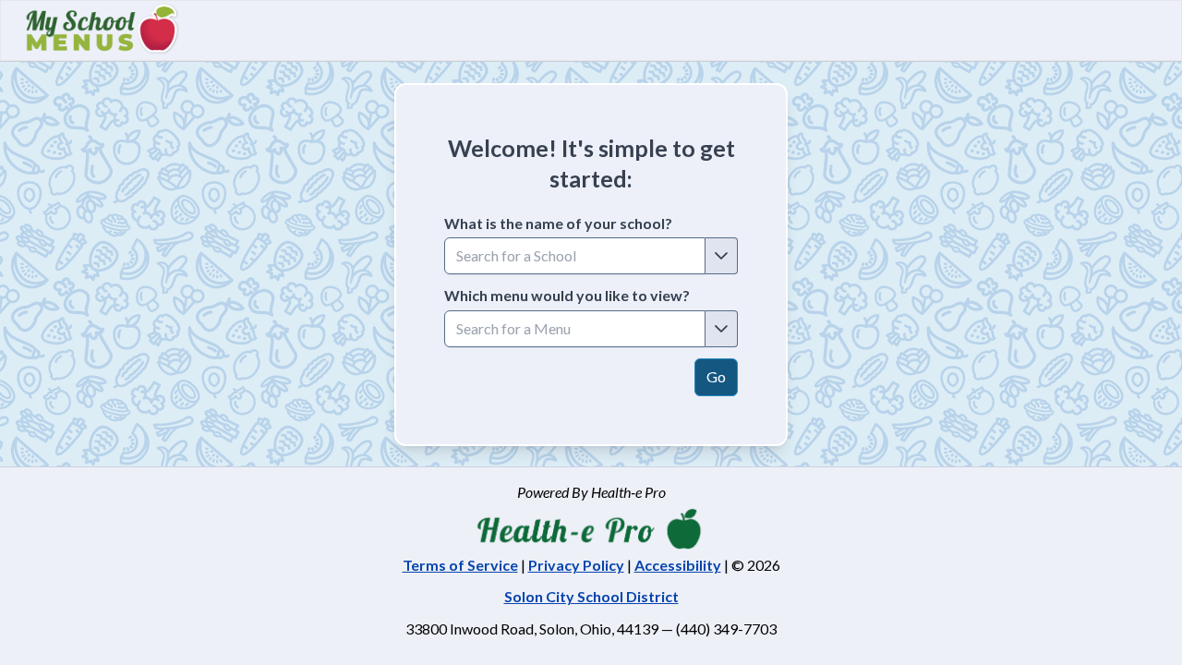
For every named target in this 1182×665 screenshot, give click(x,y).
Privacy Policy (576, 565)
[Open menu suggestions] (722, 328)
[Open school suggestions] (722, 255)
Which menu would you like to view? (567, 295)
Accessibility (677, 565)
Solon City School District (591, 596)
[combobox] (575, 255)
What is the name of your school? (558, 223)
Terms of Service (460, 565)
